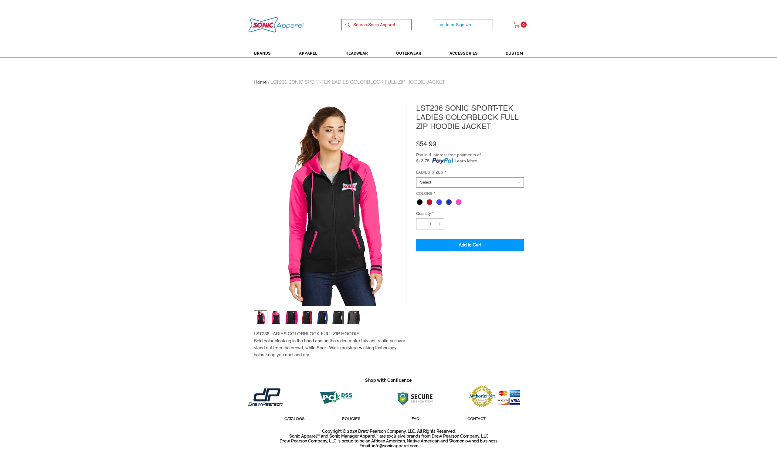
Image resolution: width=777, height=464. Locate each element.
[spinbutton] (430, 224)
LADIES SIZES (431, 172)
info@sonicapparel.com (395, 445)
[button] (520, 25)
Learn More (466, 160)
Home (260, 82)
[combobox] (470, 182)
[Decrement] (420, 224)
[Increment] (439, 224)
